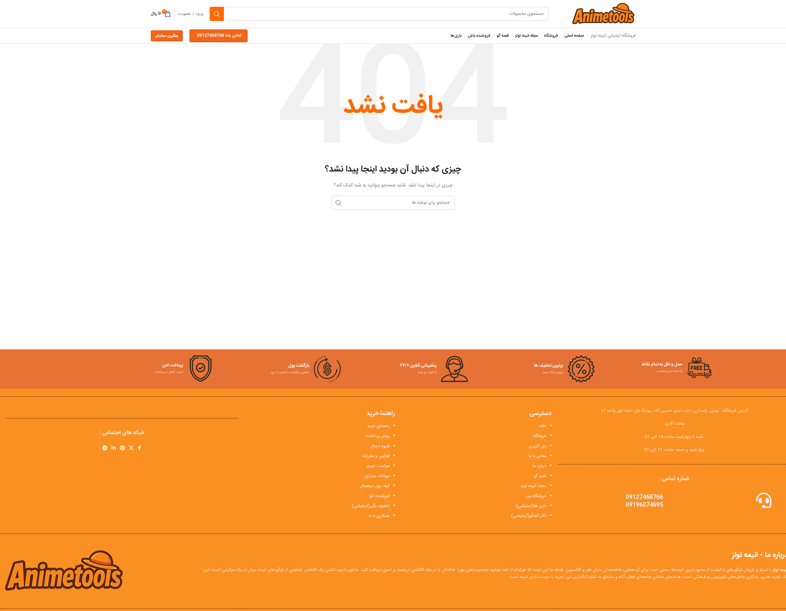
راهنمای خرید (378, 426)
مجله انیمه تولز (533, 486)
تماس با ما (537, 456)
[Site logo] (603, 14)
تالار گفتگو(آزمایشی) (528, 516)
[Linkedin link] (113, 448)
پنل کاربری (537, 446)
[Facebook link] (139, 448)
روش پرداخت (378, 436)
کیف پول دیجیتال (375, 486)
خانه (542, 426)
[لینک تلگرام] (104, 448)
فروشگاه (539, 436)
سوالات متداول (377, 476)
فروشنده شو (379, 496)
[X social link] (131, 448)
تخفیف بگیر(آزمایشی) (371, 506)
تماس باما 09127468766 (219, 35)
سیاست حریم (378, 466)
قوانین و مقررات (376, 456)
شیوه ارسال (380, 446)
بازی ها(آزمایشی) (531, 506)
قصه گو (540, 476)
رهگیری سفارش (167, 36)
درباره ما (539, 466)
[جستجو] (217, 14)
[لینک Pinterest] (122, 448)
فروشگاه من (536, 496)
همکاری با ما (379, 516)
